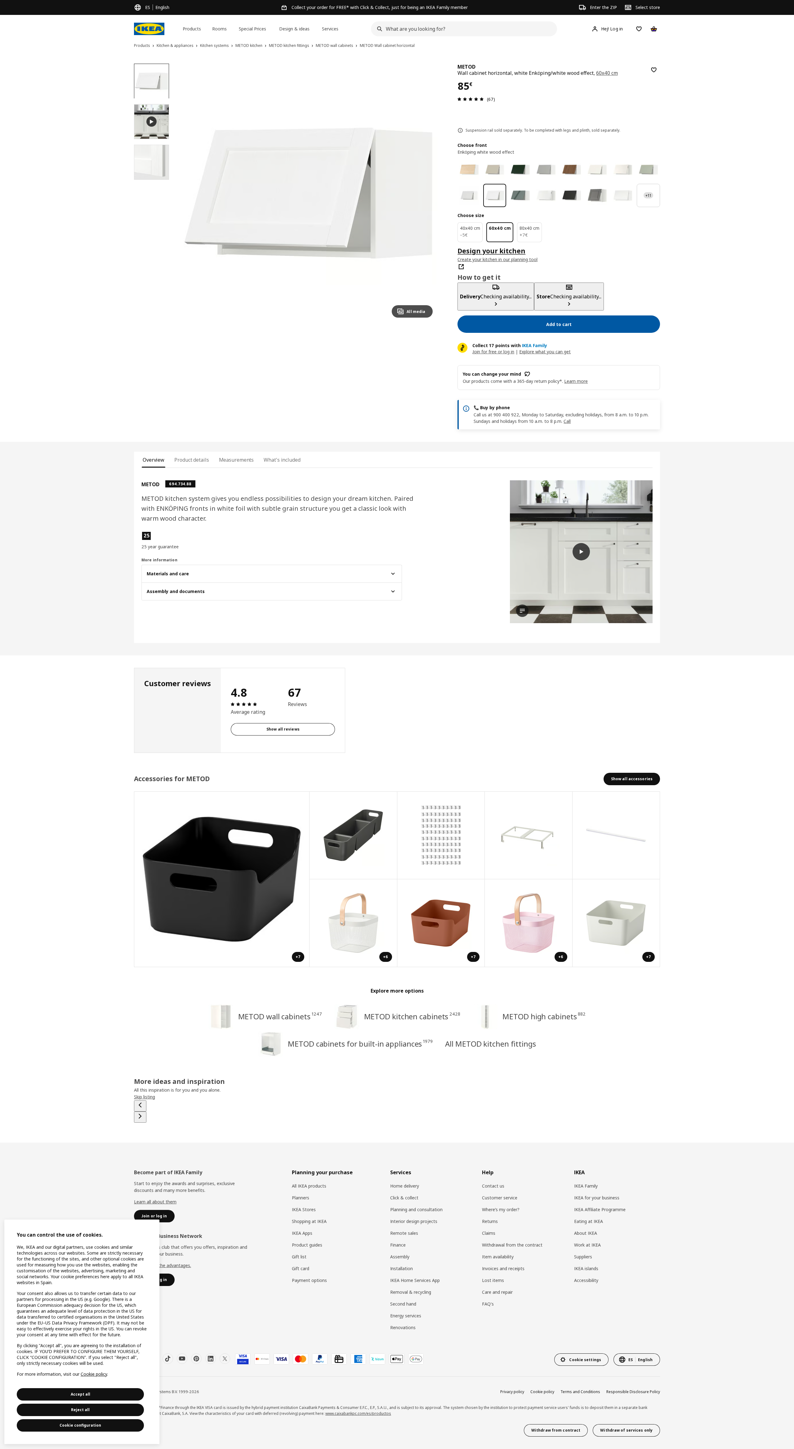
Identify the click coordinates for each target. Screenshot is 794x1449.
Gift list (299, 1257)
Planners (300, 1198)
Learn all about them (155, 1202)
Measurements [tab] (236, 459)
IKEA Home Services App (415, 1280)
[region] (308, 193)
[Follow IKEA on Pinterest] (196, 1358)
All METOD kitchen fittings (490, 1044)
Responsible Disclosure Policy (633, 1391)
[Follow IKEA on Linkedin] (210, 1358)
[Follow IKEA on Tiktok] (168, 1358)
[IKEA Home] (149, 29)
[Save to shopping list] (654, 70)
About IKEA (585, 1233)
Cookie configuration (80, 1425)
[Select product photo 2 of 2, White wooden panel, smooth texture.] (151, 162)
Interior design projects (413, 1221)
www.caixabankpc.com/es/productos (358, 1413)
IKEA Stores (304, 1209)
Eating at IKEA (588, 1221)
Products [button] (192, 29)
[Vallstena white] (597, 169)
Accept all (80, 1394)
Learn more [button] (576, 381)
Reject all (80, 1409)
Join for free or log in (493, 352)
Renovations (403, 1327)
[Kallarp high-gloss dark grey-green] (520, 195)
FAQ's (488, 1304)
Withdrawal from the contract (512, 1245)
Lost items (493, 1280)
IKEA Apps (302, 1233)
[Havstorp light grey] (546, 169)
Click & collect (404, 1198)
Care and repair (497, 1292)
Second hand (403, 1304)
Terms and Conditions (580, 1391)
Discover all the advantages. (162, 1265)
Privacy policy (512, 1391)
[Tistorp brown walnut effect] (571, 169)
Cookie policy (542, 1391)
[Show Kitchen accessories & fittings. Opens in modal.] (441, 836)
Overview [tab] (153, 459)
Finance (398, 1245)
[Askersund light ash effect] (469, 169)
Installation (401, 1268)
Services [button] (330, 29)
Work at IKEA (587, 1245)
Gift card (300, 1268)
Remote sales (404, 1233)
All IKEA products (309, 1186)
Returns (490, 1221)
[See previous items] (140, 1106)
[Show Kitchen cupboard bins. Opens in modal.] (529, 836)
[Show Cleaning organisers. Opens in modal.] (353, 836)
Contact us (493, 1186)
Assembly (399, 1257)
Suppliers (583, 1257)
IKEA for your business (596, 1198)
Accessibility (586, 1280)
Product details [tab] (191, 459)
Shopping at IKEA (309, 1221)
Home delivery (404, 1186)
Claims (488, 1233)
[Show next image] (425, 193)
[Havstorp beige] (494, 169)
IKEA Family (586, 1186)
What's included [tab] (282, 459)
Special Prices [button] (252, 29)
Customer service (499, 1198)
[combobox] (462, 28)
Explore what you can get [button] (545, 352)
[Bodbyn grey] (597, 195)
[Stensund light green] (648, 169)
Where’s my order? (501, 1209)
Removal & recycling (410, 1292)
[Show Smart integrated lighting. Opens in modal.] (616, 836)
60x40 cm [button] (607, 73)
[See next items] (140, 1117)
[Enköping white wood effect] (494, 195)
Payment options (309, 1280)
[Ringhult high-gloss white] (546, 195)
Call (567, 421)
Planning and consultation (416, 1209)
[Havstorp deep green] (520, 169)
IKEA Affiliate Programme (600, 1209)
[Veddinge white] (623, 169)
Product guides (307, 1245)
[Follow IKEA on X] (225, 1358)
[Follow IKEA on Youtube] (182, 1358)
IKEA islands (586, 1268)
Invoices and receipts (503, 1268)
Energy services (405, 1316)
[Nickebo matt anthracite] (571, 195)
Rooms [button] (219, 29)
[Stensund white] (469, 195)
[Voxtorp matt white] (623, 195)
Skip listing (144, 1097)
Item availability (498, 1257)
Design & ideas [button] (294, 29)
